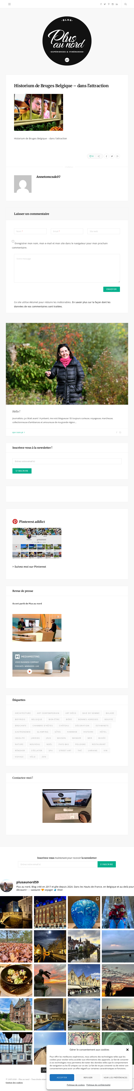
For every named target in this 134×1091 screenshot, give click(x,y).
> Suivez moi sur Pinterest (29, 566)
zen (44, 756)
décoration (82, 725)
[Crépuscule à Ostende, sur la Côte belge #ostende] (50, 980)
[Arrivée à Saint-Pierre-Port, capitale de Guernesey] (84, 1014)
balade (110, 713)
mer (90, 738)
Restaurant (99, 744)
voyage (19, 756)
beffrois (20, 719)
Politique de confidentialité (98, 1084)
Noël (49, 744)
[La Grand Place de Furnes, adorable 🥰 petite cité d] (84, 980)
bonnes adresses (88, 719)
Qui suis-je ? (18, 432)
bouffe (109, 719)
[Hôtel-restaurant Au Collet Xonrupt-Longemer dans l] (16, 980)
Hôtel (103, 732)
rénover (20, 750)
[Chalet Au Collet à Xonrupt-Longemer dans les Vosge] (50, 1014)
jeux (48, 738)
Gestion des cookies (14, 1083)
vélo (32, 756)
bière (69, 719)
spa (51, 750)
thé (80, 750)
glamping (42, 732)
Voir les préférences (115, 1077)
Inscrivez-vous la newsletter (67, 857)
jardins (35, 738)
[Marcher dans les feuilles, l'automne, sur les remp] (16, 946)
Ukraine (92, 750)
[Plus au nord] (67, 41)
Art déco (71, 713)
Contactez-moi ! (22, 777)
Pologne (80, 744)
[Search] (124, 4)
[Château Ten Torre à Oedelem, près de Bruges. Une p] (16, 1014)
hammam (72, 732)
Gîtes (58, 732)
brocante (20, 725)
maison (61, 738)
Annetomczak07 (48, 177)
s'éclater (36, 750)
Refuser (88, 1077)
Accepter (62, 1077)
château (64, 725)
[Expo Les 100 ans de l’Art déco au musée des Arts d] (84, 912)
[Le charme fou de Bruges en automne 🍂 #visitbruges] (84, 946)
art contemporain (48, 713)
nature (19, 744)
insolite (20, 738)
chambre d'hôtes (43, 725)
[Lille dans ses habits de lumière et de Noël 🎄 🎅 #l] (50, 912)
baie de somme (91, 713)
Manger (76, 738)
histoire (88, 732)
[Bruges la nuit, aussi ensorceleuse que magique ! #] (16, 912)
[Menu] (9, 4)
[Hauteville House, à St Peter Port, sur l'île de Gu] (16, 1048)
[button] (127, 1049)
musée (102, 738)
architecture (23, 713)
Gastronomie (23, 732)
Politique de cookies (76, 1084)
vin (106, 750)
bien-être (54, 719)
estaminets (102, 725)
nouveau (35, 744)
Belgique (37, 719)
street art (65, 750)
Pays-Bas (64, 744)
